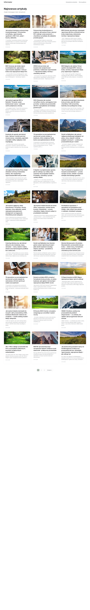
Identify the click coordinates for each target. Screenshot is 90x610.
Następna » (49, 370)
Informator (8, 2)
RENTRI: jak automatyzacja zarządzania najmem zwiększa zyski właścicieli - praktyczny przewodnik (44, 348)
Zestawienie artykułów (71, 2)
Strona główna (82, 2)
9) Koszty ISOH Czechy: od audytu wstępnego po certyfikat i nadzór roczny (44, 313)
